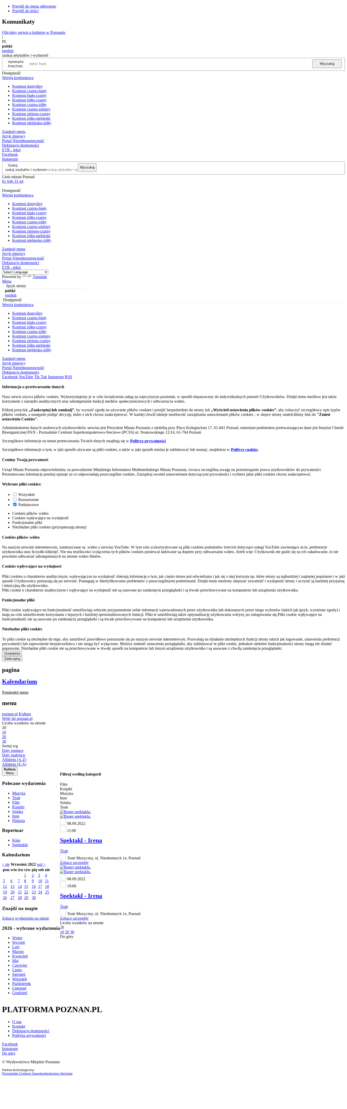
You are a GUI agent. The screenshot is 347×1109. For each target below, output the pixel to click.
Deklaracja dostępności (30, 1031)
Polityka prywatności (29, 1035)
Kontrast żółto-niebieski (31, 118)
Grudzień (19, 993)
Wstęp (17, 938)
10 (40, 881)
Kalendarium (19, 681)
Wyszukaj (327, 64)
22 (26, 892)
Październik (21, 983)
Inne (15, 816)
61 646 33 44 (12, 181)
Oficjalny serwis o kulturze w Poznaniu (33, 32)
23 (34, 892)
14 (20, 886)
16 (34, 886)
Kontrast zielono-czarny (31, 114)
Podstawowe (28, 505)
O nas (17, 1022)
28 (20, 897)
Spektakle (20, 845)
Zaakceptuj (12, 659)
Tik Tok (40, 377)
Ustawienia (12, 653)
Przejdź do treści (25, 11)
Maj (15, 961)
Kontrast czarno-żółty (29, 104)
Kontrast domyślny (27, 86)
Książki (18, 807)
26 (5, 897)
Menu (6, 281)
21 (20, 892)
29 (26, 897)
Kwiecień (20, 956)
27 (12, 897)
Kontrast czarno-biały (29, 91)
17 (40, 886)
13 (12, 886)
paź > (41, 864)
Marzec (18, 951)
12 (5, 886)
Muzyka (18, 793)
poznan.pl (10, 714)
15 (26, 886)
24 (40, 892)
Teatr (16, 798)
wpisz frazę (19, 63)
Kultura (25, 714)
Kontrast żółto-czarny (29, 100)
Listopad (19, 988)
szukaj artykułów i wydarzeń (25, 170)
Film (16, 802)
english (7, 51)
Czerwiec (19, 965)
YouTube (26, 377)
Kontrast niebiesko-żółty (31, 123)
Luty (16, 947)
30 (34, 897)
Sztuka (17, 811)
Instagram (10, 159)
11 (47, 881)
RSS (68, 377)
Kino (16, 840)
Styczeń (18, 942)
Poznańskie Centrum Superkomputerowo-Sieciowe (37, 1073)
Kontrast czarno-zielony (31, 109)
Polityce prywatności (148, 441)
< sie (6, 864)
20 (12, 892)
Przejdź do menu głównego (34, 6)
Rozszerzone (28, 499)
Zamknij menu (13, 131)
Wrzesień (19, 979)
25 (47, 892)
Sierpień (18, 974)
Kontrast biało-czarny (29, 95)
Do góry (66, 936)
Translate (40, 277)
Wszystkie (26, 494)
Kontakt (18, 1026)
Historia (18, 820)
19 (5, 892)
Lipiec (17, 970)
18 (47, 886)
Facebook (10, 154)
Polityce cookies (244, 449)
